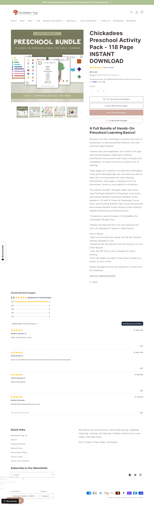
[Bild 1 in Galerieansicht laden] (22, 112)
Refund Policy (17, 448)
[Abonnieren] (51, 474)
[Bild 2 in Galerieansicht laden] (34, 112)
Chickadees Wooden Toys (121, 497)
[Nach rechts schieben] (81, 112)
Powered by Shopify (136, 497)
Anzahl (92, 86)
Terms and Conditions (20, 461)
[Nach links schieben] (13, 112)
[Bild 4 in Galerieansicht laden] (59, 112)
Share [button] (94, 282)
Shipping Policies (18, 444)
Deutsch (45, 496)
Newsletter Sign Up (19, 435)
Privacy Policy (17, 457)
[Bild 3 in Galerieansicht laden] (47, 112)
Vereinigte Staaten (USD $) (23, 496)
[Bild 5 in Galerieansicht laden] (72, 112)
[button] (30, 20)
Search (14, 440)
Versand (93, 75)
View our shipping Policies (103, 276)
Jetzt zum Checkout (116, 112)
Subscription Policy (19, 452)
